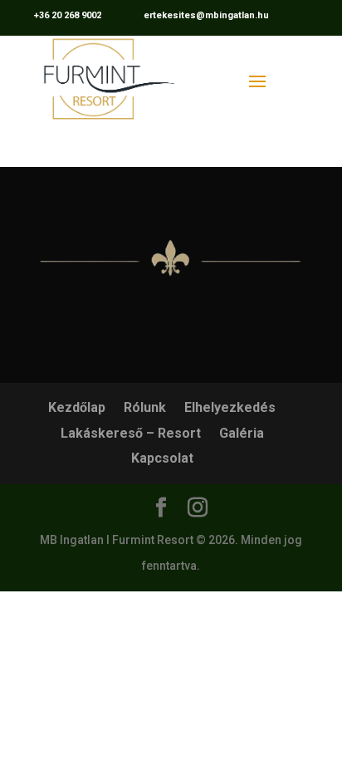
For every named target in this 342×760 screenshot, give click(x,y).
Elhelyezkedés (230, 407)
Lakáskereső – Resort (131, 433)
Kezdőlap (76, 407)
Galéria (241, 433)
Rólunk (145, 407)
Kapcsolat (162, 458)
